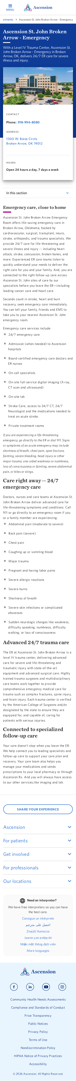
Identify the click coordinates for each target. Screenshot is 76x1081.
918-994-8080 (29, 122)
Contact (12, 114)
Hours (11, 162)
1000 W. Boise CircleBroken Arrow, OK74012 (24, 141)
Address (12, 131)
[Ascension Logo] (38, 974)
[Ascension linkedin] (30, 987)
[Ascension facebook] (14, 987)
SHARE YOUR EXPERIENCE (38, 809)
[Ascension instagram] (62, 987)
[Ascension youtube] (46, 987)
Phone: (11, 122)
